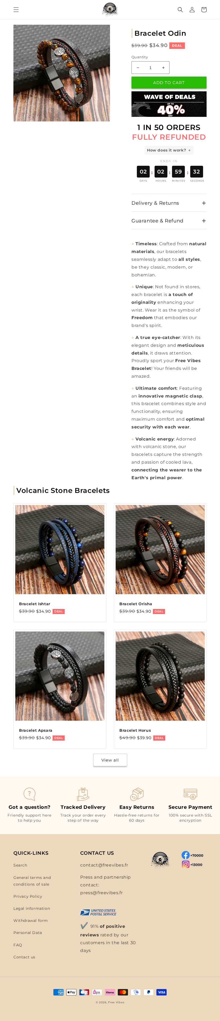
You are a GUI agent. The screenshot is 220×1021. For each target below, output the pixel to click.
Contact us (24, 957)
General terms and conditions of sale (32, 881)
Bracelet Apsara (36, 730)
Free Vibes (116, 1002)
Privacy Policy (27, 896)
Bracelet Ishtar (34, 603)
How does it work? (166, 150)
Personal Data (27, 932)
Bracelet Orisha (135, 603)
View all (110, 760)
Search (20, 865)
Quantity (139, 57)
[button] (16, 10)
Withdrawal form (30, 920)
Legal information (31, 908)
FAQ (17, 945)
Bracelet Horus (135, 730)
